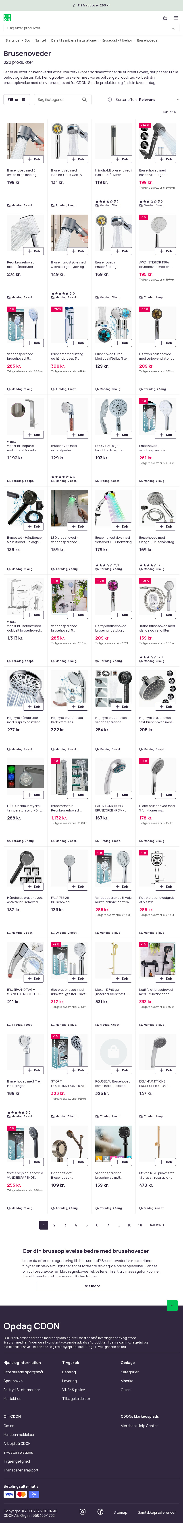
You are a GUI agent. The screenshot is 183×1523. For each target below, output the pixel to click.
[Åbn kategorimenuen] (176, 17)
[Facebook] (100, 1512)
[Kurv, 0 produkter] (165, 17)
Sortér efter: (126, 99)
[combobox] (91, 28)
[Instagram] (82, 1512)
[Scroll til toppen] (172, 1305)
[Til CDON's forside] (7, 17)
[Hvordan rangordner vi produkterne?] (110, 100)
